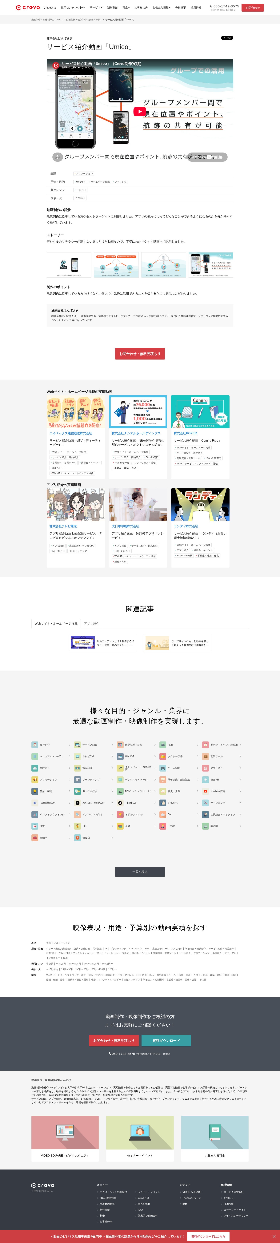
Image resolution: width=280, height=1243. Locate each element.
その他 (202, 979)
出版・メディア (78, 551)
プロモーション (202, 953)
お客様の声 (141, 7)
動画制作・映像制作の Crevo (46, 19)
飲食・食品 (148, 975)
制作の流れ (144, 1203)
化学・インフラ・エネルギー (106, 979)
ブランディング (118, 948)
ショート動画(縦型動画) (58, 948)
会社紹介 (217, 953)
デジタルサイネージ (83, 953)
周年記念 (97, 948)
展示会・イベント (90, 462)
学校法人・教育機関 (153, 979)
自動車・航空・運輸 (78, 979)
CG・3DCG (135, 948)
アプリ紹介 (121, 182)
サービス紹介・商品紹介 (65, 457)
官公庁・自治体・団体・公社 (181, 979)
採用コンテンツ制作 (73, 7)
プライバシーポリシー (236, 1215)
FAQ (140, 1209)
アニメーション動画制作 (113, 1192)
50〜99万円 (152, 457)
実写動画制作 (107, 1203)
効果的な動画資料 (148, 1215)
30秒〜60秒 (82, 969)
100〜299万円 (213, 458)
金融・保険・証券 (55, 979)
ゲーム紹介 (184, 953)
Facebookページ (191, 1198)
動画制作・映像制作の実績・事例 (83, 19)
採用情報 (196, 7)
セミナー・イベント (149, 1192)
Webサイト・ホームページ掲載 (93, 182)
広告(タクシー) (160, 948)
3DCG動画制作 (108, 1198)
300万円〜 (58, 468)
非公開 (49, 963)
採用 (65, 957)
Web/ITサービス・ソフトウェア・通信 (73, 473)
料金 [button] (125, 7)
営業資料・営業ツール (64, 462)
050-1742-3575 (124, 1054)
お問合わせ (253, 7)
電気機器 (161, 975)
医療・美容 (184, 975)
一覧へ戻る (140, 871)
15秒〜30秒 (67, 969)
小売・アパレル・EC (128, 975)
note (184, 1203)
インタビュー (53, 957)
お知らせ (229, 1198)
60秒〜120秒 (98, 969)
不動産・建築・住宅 (125, 468)
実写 (48, 943)
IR (106, 948)
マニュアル (230, 953)
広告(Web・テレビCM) (81, 545)
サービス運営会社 (234, 1192)
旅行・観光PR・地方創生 (102, 975)
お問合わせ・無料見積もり (140, 354)
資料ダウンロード (166, 1040)
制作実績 (112, 7)
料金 (102, 1215)
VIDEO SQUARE (192, 1192)
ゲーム (172, 975)
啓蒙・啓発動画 (82, 948)
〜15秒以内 (52, 969)
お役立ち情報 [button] (161, 7)
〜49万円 (81, 190)
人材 (195, 975)
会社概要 (180, 7)
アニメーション (84, 173)
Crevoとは (50, 7)
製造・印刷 (120, 561)
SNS (147, 948)
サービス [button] (95, 7)
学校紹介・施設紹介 (195, 948)
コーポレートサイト (235, 1209)
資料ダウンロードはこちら (208, 1236)
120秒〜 (80, 198)
